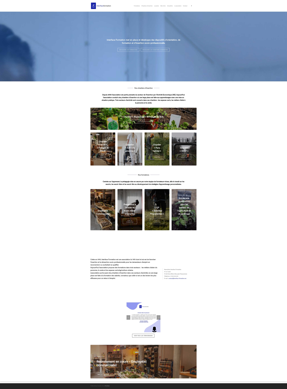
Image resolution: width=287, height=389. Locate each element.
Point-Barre (107, 385)
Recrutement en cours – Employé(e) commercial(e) (122, 363)
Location (156, 5)
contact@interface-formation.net (177, 278)
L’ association (177, 5)
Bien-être (163, 5)
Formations (137, 5)
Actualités (170, 5)
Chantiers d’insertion (147, 5)
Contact (185, 5)
